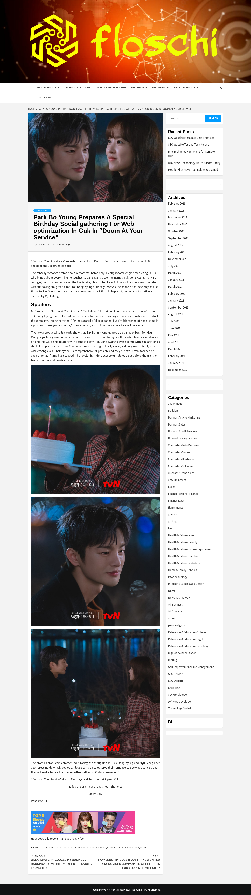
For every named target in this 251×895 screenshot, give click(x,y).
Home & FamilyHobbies (182, 570)
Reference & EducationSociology (188, 646)
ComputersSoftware (180, 466)
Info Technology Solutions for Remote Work (191, 154)
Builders (173, 411)
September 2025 (178, 238)
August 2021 (175, 314)
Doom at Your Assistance (48, 261)
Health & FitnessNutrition (184, 563)
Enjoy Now (95, 794)
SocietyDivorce (177, 694)
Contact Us (43, 97)
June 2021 (174, 328)
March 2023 (175, 273)
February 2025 (176, 252)
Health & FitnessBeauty (182, 542)
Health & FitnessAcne (181, 535)
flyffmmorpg (176, 507)
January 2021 (176, 363)
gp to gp (173, 521)
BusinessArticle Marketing (184, 417)
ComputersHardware (181, 459)
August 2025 (175, 245)
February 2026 (176, 203)
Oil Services (175, 611)
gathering (61, 847)
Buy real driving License (182, 438)
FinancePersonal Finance (183, 494)
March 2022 (175, 287)
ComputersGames (179, 452)
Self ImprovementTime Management (191, 667)
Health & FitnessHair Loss (183, 556)
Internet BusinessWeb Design (186, 584)
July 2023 (173, 266)
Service (111, 847)
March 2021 (175, 349)
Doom (51, 847)
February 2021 (176, 356)
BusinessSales (176, 424)
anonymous (175, 404)
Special (129, 847)
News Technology (186, 87)
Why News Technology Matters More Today (194, 163)
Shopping (174, 688)
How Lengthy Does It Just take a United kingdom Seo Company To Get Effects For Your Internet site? (129, 862)
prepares (101, 847)
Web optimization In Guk (137, 261)
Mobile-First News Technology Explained (193, 170)
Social (120, 847)
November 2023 (177, 259)
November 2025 (177, 224)
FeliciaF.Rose (46, 244)
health (172, 528)
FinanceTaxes (176, 500)
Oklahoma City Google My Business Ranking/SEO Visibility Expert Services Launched (61, 862)
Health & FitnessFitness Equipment (190, 549)
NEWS (172, 591)
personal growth (178, 625)
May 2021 (173, 335)
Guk (70, 847)
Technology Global (78, 87)
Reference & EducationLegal (185, 639)
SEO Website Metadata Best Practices (191, 138)
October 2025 (176, 231)
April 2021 (174, 342)
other (171, 618)
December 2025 (177, 217)
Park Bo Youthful (105, 261)
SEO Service (139, 87)
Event (171, 487)
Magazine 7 (137, 889)
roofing (172, 660)
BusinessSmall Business (182, 431)
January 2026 (176, 210)
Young (143, 847)
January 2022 (176, 300)
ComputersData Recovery (184, 445)
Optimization (81, 847)
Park (91, 847)
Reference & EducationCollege (187, 632)
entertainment (177, 480)
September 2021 (178, 307)
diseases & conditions (181, 473)
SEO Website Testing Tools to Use (188, 144)
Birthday (42, 847)
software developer (111, 87)
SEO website (160, 87)
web (137, 847)
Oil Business (175, 604)
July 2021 (173, 321)
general (172, 514)
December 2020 (177, 370)
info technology (47, 87)
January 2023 (176, 280)
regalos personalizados (182, 653)
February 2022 (176, 294)
